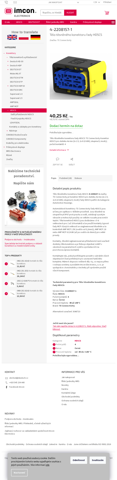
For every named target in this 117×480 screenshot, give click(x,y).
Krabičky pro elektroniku (17, 143)
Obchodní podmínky (71, 396)
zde (47, 465)
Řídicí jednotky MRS (70, 381)
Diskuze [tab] (78, 178)
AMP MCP (14, 106)
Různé (9, 155)
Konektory (11, 53)
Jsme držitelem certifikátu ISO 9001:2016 (92, 444)
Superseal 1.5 (16, 98)
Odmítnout (79, 460)
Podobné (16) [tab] (65, 178)
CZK (96, 2)
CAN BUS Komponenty (16, 139)
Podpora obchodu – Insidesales (20, 239)
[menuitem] (7, 22)
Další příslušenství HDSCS (22, 114)
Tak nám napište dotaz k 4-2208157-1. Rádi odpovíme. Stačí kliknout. (79, 328)
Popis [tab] (53, 178)
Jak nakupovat (55, 2)
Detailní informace (58, 150)
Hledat (70, 12)
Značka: (60, 40)
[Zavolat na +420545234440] (9, 2)
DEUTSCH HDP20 (17, 86)
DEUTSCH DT (15, 69)
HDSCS (13, 110)
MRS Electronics (13, 151)
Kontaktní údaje (69, 392)
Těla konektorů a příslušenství (23, 57)
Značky (9, 159)
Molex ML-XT (15, 73)
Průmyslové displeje (15, 147)
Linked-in (53, 444)
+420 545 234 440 (17, 382)
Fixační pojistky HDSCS (21, 118)
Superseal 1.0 (16, 94)
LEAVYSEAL (15, 122)
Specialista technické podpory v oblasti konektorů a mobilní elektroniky (23, 244)
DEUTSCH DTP (16, 81)
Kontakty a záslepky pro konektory (25, 126)
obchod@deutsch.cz (18, 378)
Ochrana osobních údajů (72, 400)
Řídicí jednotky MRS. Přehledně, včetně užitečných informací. (28, 425)
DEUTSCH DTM (16, 77)
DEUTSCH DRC (16, 89)
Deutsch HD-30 (16, 61)
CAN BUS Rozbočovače (16, 134)
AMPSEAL (14, 102)
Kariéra (65, 389)
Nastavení (19, 472)
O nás (64, 404)
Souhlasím (98, 460)
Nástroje (13, 130)
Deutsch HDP (16, 65)
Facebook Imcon (16, 387)
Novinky (65, 385)
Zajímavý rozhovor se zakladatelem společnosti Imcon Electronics (29, 432)
